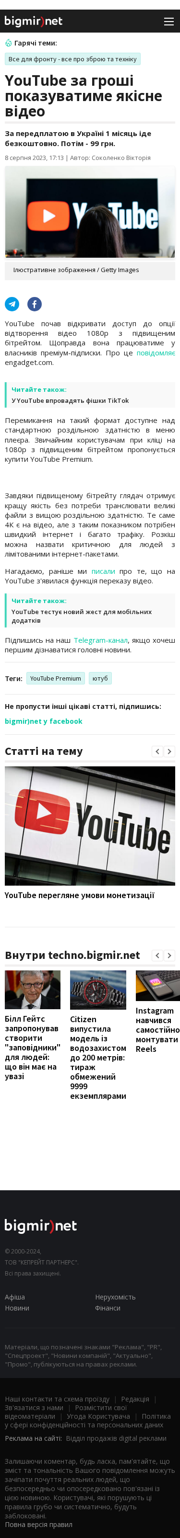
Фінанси (107, 1307)
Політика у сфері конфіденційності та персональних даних (88, 1420)
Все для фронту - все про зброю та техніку (73, 59)
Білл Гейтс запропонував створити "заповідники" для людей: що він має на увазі (32, 1047)
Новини (17, 1307)
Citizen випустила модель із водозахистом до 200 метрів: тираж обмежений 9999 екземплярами (98, 1057)
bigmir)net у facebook (44, 721)
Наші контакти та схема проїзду (57, 1398)
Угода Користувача (98, 1416)
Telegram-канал (100, 640)
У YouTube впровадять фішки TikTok (70, 400)
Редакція (135, 1398)
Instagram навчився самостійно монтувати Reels (158, 1029)
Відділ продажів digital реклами (116, 1438)
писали (103, 571)
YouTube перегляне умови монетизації (80, 894)
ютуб (100, 678)
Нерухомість (115, 1296)
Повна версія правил (38, 1524)
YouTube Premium (55, 678)
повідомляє (156, 352)
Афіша (15, 1296)
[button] (157, 751)
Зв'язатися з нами (34, 1407)
